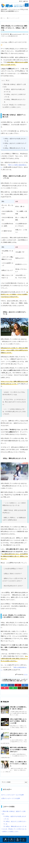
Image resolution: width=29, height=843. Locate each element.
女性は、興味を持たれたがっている (14, 826)
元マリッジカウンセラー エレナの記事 (12, 795)
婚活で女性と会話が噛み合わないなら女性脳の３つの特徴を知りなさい (18, 749)
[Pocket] (5, 688)
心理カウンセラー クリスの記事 (10, 798)
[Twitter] (4, 685)
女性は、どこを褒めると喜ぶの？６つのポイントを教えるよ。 (18, 763)
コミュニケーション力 (14, 18)
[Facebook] (11, 685)
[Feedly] (13, 688)
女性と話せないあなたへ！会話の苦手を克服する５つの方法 (18, 735)
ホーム (3, 18)
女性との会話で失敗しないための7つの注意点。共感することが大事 (18, 721)
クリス (25, 674)
